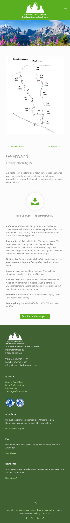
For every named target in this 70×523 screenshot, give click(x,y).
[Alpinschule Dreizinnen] (35, 10)
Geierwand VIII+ (17, 146)
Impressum (26, 510)
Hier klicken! (11, 478)
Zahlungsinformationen (16, 391)
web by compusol (42, 513)
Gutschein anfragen (14, 428)
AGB (18, 510)
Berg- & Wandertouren (15, 385)
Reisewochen (11, 388)
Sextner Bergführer (14, 382)
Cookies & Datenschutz (44, 510)
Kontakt (10, 510)
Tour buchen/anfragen (35, 316)
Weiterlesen (10, 453)
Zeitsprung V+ (53, 146)
